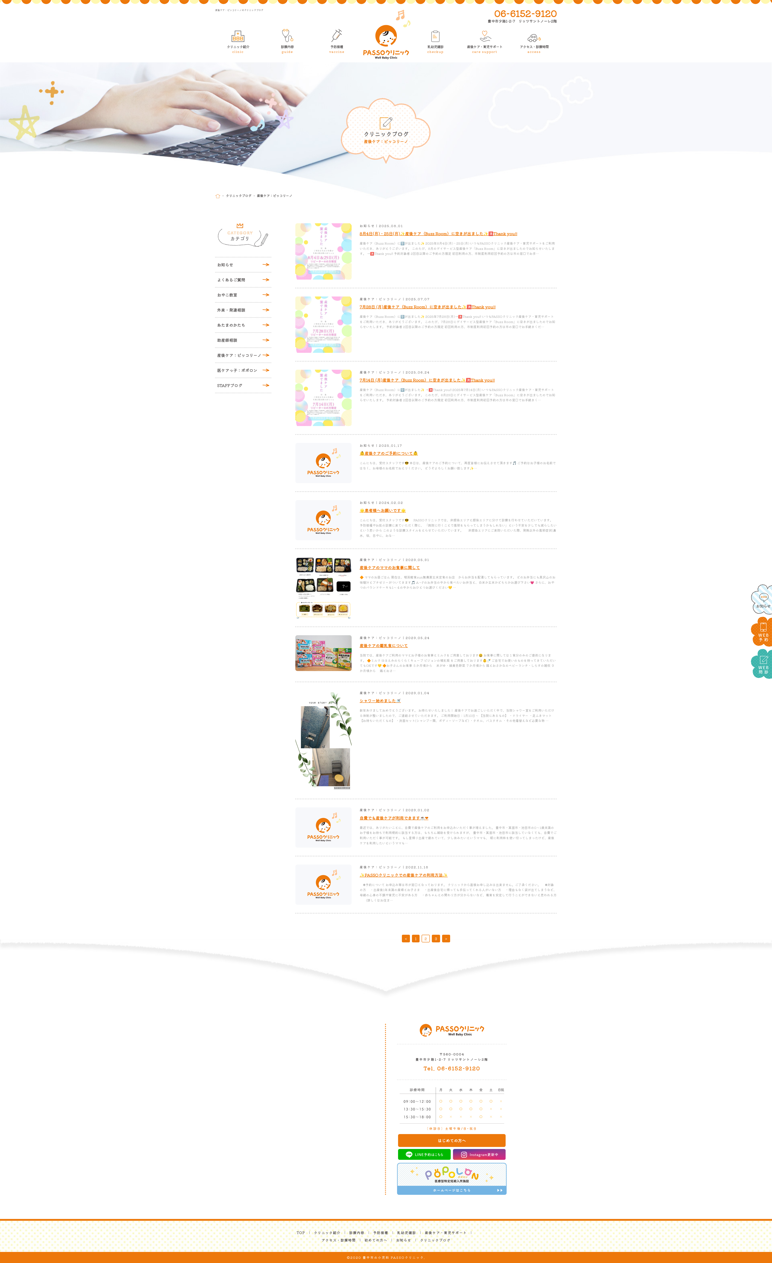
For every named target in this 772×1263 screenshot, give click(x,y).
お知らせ (225, 265)
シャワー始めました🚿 (380, 700)
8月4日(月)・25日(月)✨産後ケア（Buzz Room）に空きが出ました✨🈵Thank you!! (438, 233)
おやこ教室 (227, 295)
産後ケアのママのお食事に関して (390, 567)
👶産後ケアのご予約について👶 (389, 453)
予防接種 (336, 49)
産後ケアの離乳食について (384, 645)
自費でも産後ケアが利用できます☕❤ (394, 818)
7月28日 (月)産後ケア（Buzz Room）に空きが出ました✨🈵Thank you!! (428, 307)
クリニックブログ (239, 195)
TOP (301, 1232)
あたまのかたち (231, 325)
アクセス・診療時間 (534, 49)
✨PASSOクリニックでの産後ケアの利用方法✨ (404, 875)
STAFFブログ (229, 385)
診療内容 (287, 49)
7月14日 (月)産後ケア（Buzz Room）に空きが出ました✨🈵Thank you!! (427, 380)
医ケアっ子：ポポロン (237, 370)
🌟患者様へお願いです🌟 (383, 510)
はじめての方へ (452, 1140)
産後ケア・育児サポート (484, 49)
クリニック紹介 (238, 49)
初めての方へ (375, 1239)
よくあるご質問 (231, 280)
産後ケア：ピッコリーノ (239, 355)
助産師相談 (227, 340)
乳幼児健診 (435, 49)
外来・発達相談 (231, 310)
